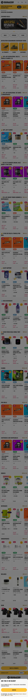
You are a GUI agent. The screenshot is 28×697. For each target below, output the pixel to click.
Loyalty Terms (10, 695)
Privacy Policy (19, 694)
